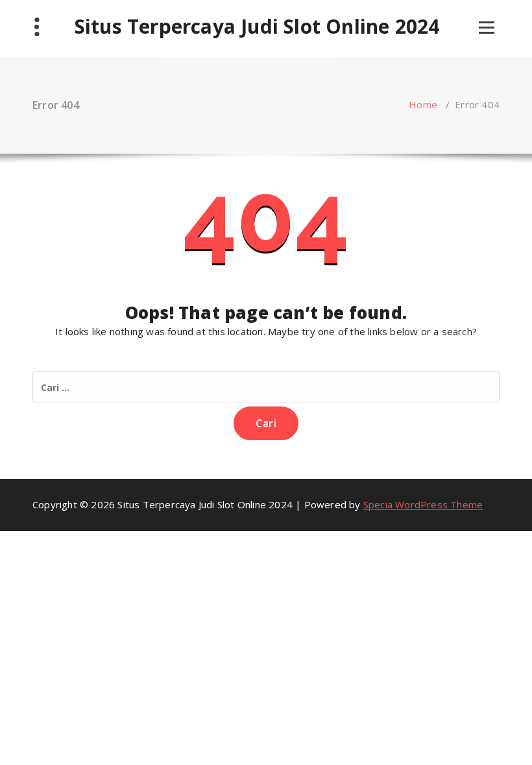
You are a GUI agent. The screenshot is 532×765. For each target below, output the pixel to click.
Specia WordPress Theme (423, 504)
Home (423, 104)
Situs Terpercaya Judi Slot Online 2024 (257, 26)
